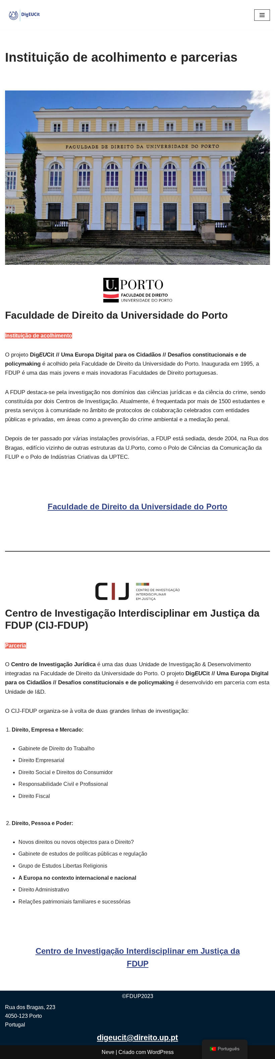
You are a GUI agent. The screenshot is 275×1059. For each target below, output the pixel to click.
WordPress (160, 1052)
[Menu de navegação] (262, 15)
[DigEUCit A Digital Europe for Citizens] (25, 15)
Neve (108, 1052)
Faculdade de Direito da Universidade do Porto (137, 506)
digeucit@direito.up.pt (137, 1037)
